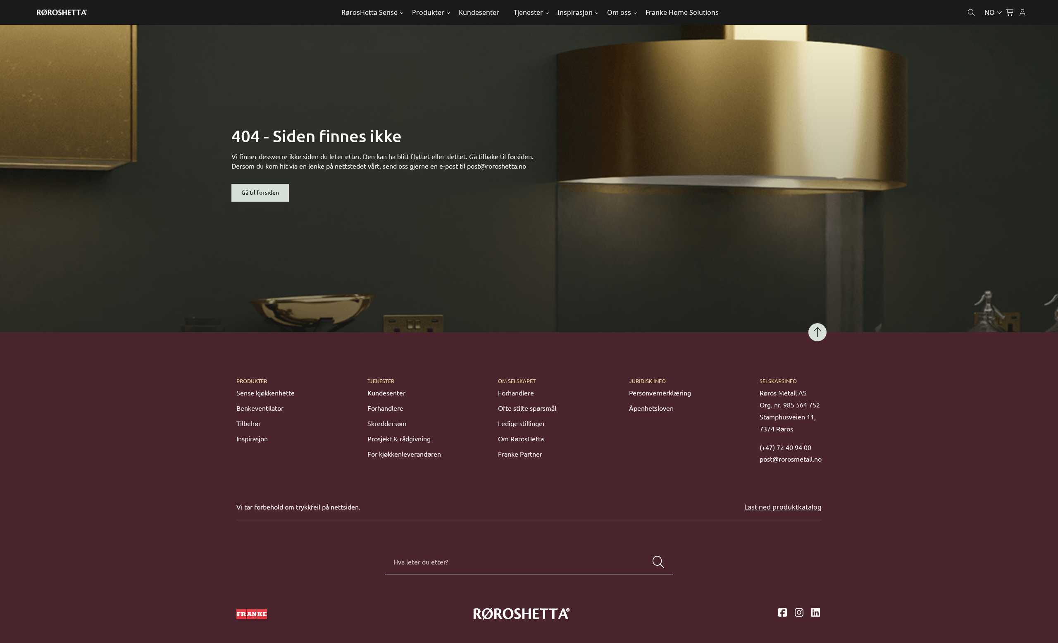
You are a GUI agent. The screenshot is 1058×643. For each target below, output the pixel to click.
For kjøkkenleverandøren (404, 454)
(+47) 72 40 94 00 (785, 447)
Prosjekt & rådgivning (399, 439)
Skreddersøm (387, 423)
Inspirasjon (575, 12)
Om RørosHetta (521, 439)
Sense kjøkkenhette (265, 393)
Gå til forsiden (260, 192)
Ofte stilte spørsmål (527, 408)
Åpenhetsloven (651, 408)
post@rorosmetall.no (791, 459)
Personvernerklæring (660, 393)
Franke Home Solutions (682, 12)
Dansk (957, 32)
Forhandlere (385, 408)
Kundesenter (479, 12)
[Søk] (658, 562)
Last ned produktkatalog (783, 507)
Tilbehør (248, 423)
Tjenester (528, 12)
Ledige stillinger (521, 423)
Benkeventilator (260, 408)
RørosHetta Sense (369, 12)
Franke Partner (520, 454)
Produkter (428, 12)
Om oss (619, 12)
